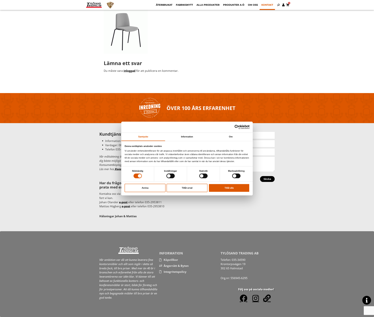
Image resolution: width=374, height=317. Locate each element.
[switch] (170, 175)
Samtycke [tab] (143, 136)
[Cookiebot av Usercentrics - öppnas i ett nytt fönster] (237, 127)
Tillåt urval (187, 188)
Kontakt (267, 5)
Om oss (253, 5)
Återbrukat (164, 5)
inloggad (129, 71)
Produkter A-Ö (233, 5)
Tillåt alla (229, 188)
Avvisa (145, 188)
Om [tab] (231, 136)
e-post (123, 202)
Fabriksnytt (184, 5)
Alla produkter (208, 5)
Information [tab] (187, 136)
